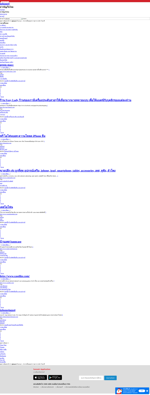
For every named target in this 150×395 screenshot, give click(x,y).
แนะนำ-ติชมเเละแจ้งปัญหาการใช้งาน (91, 378)
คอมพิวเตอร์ (3, 38)
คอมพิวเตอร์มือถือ (17, 325)
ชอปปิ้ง (2, 40)
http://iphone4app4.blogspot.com (9, 317)
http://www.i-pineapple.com (7, 178)
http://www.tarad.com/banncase (8, 249)
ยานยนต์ (2, 53)
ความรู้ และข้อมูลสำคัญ (7, 36)
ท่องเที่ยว (2, 42)
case (1, 219)
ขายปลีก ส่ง (3, 185)
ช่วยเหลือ (3, 362)
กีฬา (1, 32)
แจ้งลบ (2, 351)
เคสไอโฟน (6, 207)
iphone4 (4, 3)
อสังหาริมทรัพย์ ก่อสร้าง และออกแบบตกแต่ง (13, 58)
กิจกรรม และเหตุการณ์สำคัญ (9, 29)
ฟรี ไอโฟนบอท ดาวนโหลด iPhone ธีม (22, 135)
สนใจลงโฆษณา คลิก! (6, 62)
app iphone (3, 320)
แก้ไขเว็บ (2, 354)
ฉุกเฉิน (2, 358)
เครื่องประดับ (4, 112)
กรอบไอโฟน (4, 255)
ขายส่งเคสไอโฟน (5, 289)
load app (2, 321)
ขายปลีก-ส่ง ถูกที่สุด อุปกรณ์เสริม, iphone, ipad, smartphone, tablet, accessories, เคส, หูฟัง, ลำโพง (58, 170)
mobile (2, 74)
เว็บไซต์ (2, 9)
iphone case (3, 253)
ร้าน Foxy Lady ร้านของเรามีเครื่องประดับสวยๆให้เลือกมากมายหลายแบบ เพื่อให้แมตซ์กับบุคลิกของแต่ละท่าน (65, 100)
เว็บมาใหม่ (3, 345)
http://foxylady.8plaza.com (7, 107)
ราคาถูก (2, 114)
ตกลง (142, 390)
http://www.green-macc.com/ (8, 71)
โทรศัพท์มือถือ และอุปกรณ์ (17, 81)
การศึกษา (3, 25)
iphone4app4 (7, 310)
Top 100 (2, 360)
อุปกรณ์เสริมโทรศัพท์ (6, 181)
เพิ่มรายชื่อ (3, 349)
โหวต (2, 96)
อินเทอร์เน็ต (3, 60)
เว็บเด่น (2, 347)
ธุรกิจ (1, 47)
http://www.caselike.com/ (15, 276)
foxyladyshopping (5, 110)
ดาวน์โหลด (15, 151)
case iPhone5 (3, 287)
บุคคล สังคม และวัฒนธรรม (8, 51)
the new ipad (3, 149)
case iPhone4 (3, 286)
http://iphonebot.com (5, 143)
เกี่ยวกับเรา (36, 387)
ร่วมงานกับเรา (110, 378)
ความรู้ (2, 16)
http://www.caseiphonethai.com (8, 214)
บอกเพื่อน (3, 85)
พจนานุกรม (3, 14)
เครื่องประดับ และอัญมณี (16, 116)
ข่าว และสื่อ (3, 34)
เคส (1, 183)
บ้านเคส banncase (10, 241)
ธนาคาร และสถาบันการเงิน (8, 45)
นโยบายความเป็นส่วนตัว (127, 392)
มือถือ (2, 76)
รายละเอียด (3, 83)
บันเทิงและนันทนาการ (6, 49)
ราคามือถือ (3, 78)
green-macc (7, 64)
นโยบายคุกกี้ (135, 392)
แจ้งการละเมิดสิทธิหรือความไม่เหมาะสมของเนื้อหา (77, 387)
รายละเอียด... (5, 67)
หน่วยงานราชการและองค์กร (9, 55)
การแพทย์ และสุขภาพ (6, 27)
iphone (2, 217)
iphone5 (2, 148)
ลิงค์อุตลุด (3, 356)
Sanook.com (5, 1)
